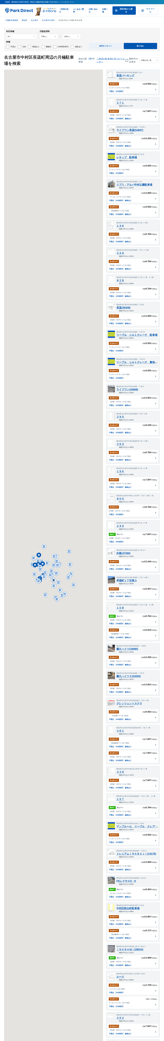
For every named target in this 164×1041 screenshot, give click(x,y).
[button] (35, 565)
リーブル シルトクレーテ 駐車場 (136, 334)
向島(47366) (123, 553)
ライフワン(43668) (127, 389)
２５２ (120, 1017)
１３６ (120, 225)
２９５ (120, 416)
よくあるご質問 (78, 10)
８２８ (120, 280)
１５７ (120, 799)
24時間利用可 (63, 47)
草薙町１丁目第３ (126, 580)
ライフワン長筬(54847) (129, 130)
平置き (13, 47)
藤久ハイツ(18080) (127, 648)
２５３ (120, 444)
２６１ (120, 730)
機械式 (48, 47)
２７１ (120, 102)
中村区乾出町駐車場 (128, 908)
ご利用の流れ (63, 10)
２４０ (120, 525)
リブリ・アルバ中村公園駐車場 (134, 184)
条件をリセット (105, 46)
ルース (120, 976)
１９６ (120, 471)
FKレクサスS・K (126, 881)
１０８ (120, 607)
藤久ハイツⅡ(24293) (128, 676)
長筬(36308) (123, 307)
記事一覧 (105, 10)
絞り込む (140, 46)
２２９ (120, 771)
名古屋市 (34, 20)
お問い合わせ (93, 10)
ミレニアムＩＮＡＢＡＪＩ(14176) (136, 853)
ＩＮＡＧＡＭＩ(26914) (129, 949)
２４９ (120, 253)
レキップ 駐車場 (126, 157)
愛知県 (24, 20)
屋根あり (35, 47)
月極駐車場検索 (11, 20)
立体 (24, 47)
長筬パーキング (125, 75)
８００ (120, 498)
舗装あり (78, 47)
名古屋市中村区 (48, 20)
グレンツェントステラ (129, 703)
